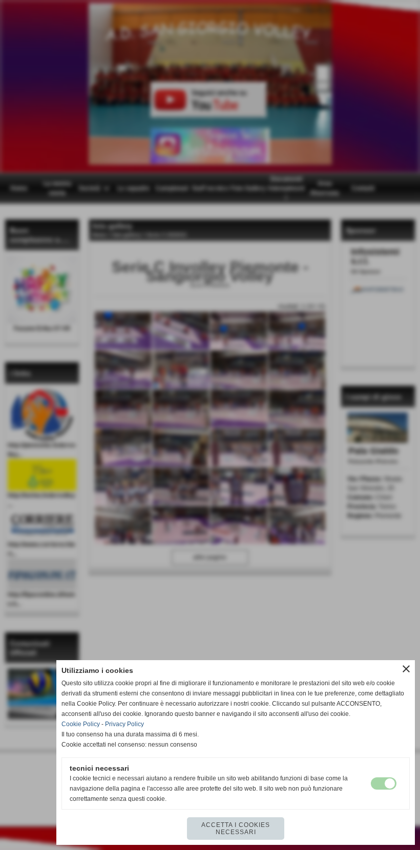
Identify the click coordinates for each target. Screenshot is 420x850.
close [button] (406, 669)
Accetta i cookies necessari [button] (235, 828)
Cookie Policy (80, 724)
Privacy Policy (124, 724)
